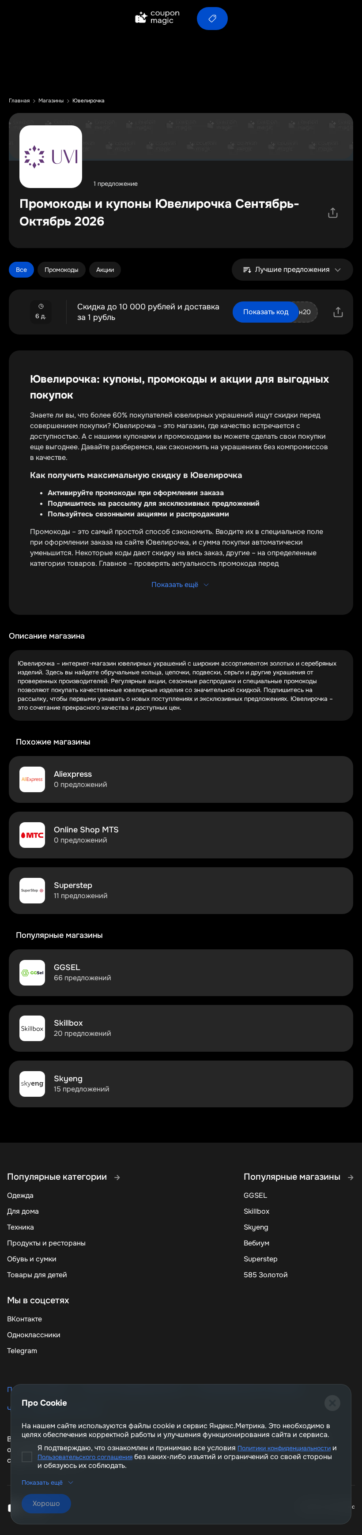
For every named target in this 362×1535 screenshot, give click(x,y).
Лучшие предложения (292, 269)
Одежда (20, 1195)
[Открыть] (333, 213)
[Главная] (156, 18)
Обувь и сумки (32, 1259)
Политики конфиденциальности (284, 1448)
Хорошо (46, 1503)
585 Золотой (266, 1274)
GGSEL (255, 1195)
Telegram (22, 1350)
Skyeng (256, 1227)
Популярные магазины (293, 1176)
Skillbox (256, 1211)
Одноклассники (33, 1334)
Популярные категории (58, 1176)
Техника (20, 1227)
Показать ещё (174, 584)
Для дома (23, 1211)
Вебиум (256, 1243)
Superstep (261, 1259)
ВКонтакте (24, 1319)
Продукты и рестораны (46, 1243)
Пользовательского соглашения (85, 1457)
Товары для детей (37, 1274)
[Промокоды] (212, 18)
